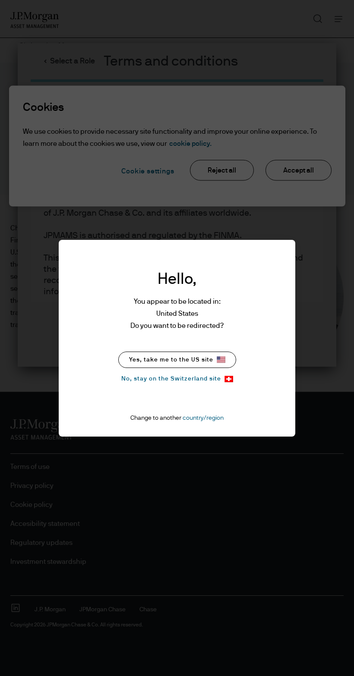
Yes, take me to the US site (171, 360)
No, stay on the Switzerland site (171, 379)
